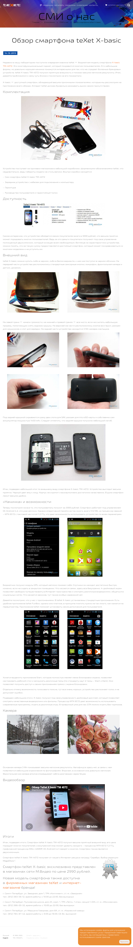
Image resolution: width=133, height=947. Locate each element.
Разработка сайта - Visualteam (36, 938)
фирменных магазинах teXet (32, 883)
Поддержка (70, 5)
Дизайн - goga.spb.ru (33, 935)
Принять (124, 942)
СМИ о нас (64, 22)
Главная (35, 22)
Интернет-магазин (116, 5)
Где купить (59, 5)
